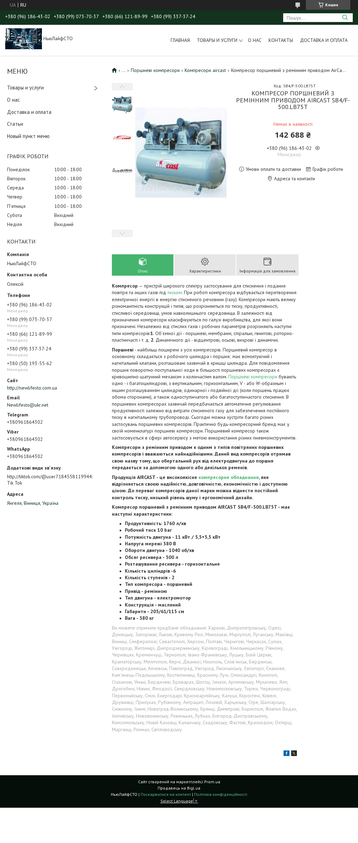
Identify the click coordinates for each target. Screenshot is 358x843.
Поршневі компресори (155, 70)
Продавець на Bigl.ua (179, 788)
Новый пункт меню (28, 136)
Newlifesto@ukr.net (27, 405)
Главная (180, 40)
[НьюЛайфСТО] (23, 38)
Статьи (15, 124)
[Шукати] (345, 17)
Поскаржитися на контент (166, 794)
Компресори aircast (205, 70)
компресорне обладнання (229, 477)
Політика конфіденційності (220, 794)
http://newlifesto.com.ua (32, 388)
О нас (255, 40)
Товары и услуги (217, 40)
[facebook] (286, 754)
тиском (174, 292)
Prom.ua (212, 781)
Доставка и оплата (324, 40)
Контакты (280, 40)
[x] (294, 754)
